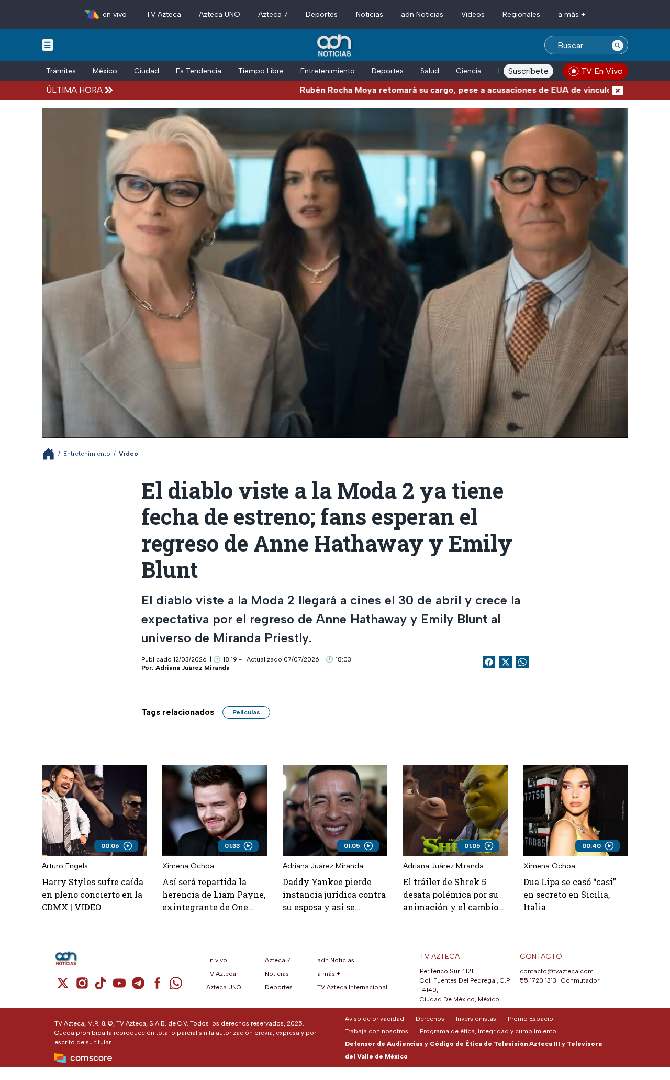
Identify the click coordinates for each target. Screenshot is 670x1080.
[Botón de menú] (47, 44)
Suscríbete (528, 71)
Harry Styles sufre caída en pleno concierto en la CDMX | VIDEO (92, 894)
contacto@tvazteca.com (557, 971)
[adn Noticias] (335, 46)
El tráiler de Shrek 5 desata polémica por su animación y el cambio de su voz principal (450, 894)
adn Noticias (422, 14)
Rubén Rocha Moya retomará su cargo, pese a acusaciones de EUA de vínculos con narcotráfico (446, 90)
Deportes (322, 14)
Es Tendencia (198, 71)
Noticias (369, 14)
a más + (572, 14)
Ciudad (146, 71)
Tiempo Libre (261, 71)
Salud (429, 71)
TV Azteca (163, 14)
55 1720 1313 (538, 980)
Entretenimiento (327, 71)
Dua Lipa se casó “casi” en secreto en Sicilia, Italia (569, 894)
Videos (473, 14)
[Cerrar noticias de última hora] (617, 89)
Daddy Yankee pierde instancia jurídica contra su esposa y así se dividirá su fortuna (334, 894)
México (105, 71)
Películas (246, 712)
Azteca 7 (273, 14)
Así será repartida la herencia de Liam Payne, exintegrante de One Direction (213, 894)
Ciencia (469, 71)
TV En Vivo (602, 71)
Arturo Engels (65, 866)
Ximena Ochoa (188, 866)
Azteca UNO (219, 14)
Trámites (61, 71)
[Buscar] (617, 45)
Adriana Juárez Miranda (192, 667)
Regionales (521, 14)
